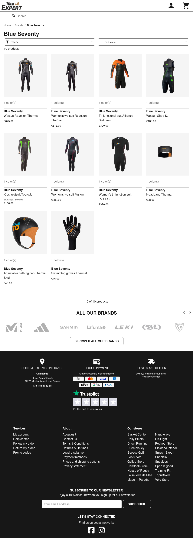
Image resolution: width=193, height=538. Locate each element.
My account (20, 434)
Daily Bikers (135, 439)
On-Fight (161, 439)
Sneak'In (161, 457)
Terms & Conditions (76, 443)
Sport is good (164, 466)
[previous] (184, 313)
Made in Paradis (138, 479)
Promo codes (22, 452)
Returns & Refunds (75, 448)
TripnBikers (162, 475)
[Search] (13, 15)
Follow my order (24, 443)
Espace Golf (135, 452)
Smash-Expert (164, 452)
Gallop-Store (135, 461)
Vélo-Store (162, 479)
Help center (21, 439)
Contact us (42, 373)
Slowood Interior (166, 448)
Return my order (24, 448)
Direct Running (137, 443)
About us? (69, 434)
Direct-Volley (135, 448)
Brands (19, 25)
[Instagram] (102, 530)
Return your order (151, 376)
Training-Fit (162, 470)
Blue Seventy (13, 111)
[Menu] (4, 16)
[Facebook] (91, 530)
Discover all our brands (96, 341)
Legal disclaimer (74, 452)
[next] (190, 313)
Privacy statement (74, 466)
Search (21, 16)
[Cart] (186, 5)
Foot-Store (134, 457)
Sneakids (161, 461)
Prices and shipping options (81, 461)
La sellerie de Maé (139, 475)
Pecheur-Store (164, 443)
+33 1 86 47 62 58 (42, 385)
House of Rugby (138, 470)
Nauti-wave (162, 434)
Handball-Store (137, 466)
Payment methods (75, 457)
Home (7, 25)
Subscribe (137, 504)
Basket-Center (137, 434)
